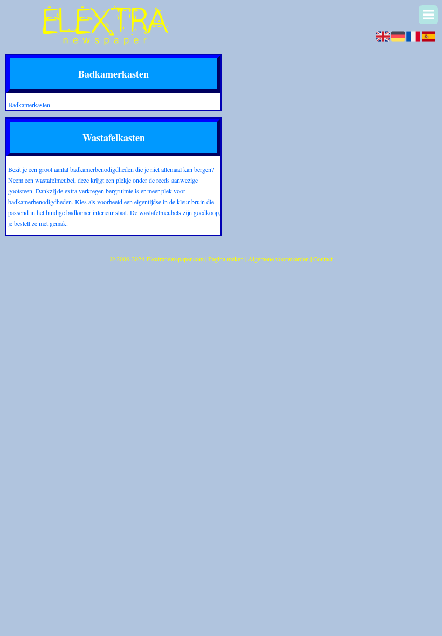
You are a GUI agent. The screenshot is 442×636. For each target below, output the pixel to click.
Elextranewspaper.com (175, 258)
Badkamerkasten (29, 104)
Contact (323, 258)
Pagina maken (226, 258)
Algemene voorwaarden (278, 258)
